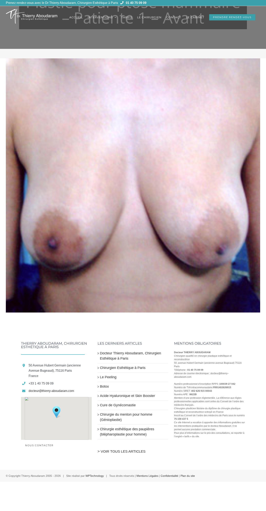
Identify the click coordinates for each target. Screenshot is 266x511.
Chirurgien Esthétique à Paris (122, 368)
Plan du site (188, 475)
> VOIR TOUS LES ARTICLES (121, 451)
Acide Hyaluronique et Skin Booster (127, 396)
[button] (56, 412)
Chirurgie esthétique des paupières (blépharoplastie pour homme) (127, 431)
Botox (104, 386)
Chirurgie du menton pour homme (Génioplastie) (126, 417)
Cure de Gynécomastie (118, 405)
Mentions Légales (147, 475)
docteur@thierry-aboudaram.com (51, 390)
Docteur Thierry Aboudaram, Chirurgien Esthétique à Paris (130, 355)
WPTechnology (94, 475)
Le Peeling (108, 377)
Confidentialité (169, 475)
